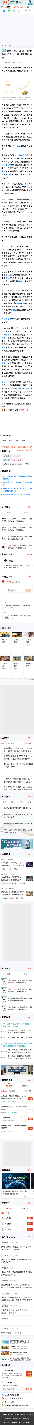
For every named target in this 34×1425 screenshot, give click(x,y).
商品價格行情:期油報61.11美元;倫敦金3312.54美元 (17, 606)
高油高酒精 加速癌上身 (5, 665)
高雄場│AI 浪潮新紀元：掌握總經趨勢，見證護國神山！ (20, 546)
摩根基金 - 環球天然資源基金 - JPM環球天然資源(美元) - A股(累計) (14, 1097)
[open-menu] (2, 7)
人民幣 (25, 183)
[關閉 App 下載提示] (2, 2)
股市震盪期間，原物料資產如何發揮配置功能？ (4, 641)
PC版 (4, 1415)
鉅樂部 (23, 1415)
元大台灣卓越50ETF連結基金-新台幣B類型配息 (14, 1126)
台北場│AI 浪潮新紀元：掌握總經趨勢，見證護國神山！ (20, 529)
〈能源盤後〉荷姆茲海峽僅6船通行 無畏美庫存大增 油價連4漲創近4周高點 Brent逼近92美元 (17, 641)
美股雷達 (11, 888)
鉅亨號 (17, 1415)
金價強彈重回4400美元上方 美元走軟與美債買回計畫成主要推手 (29, 665)
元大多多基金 (5, 1117)
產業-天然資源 (12, 1102)
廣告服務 (8, 1418)
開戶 (30, 1109)
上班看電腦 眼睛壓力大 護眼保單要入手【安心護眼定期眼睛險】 (28, 641)
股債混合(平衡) (12, 1112)
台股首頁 (20, 451)
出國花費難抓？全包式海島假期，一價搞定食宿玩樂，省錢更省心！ (16, 665)
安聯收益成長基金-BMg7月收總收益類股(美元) (14, 1108)
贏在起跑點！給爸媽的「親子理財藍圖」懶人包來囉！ (16, 447)
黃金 (10, 45)
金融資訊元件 (17, 1418)
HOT (10, 519)
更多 (26, 464)
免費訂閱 (29, 1389)
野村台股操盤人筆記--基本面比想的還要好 (17, 494)
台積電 (9, 1223)
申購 (30, 1099)
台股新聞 (10, 859)
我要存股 (28, 451)
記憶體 (9, 1218)
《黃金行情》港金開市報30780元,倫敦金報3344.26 (18, 617)
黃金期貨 (28, 328)
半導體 (9, 1229)
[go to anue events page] (25, 7)
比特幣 (8, 164)
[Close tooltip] (28, 16)
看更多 (30, 507)
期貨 (5, 45)
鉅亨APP (10, 1415)
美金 (23, 158)
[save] (24, 11)
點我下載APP (24, 410)
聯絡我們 (26, 1418)
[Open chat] (30, 11)
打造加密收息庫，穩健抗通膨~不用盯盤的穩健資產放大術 (20, 538)
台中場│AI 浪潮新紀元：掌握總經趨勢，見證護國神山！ (20, 520)
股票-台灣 (11, 1120)
